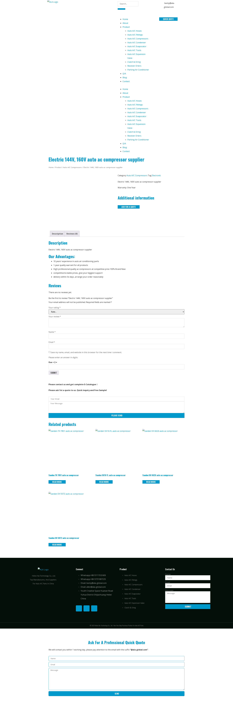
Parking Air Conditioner (138, 69)
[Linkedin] (86, 608)
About (125, 23)
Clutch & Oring (134, 62)
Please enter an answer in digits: (63, 357)
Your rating (55, 308)
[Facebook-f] (79, 608)
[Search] (121, 9)
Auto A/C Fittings (135, 34)
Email (52, 342)
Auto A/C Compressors (137, 38)
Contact (126, 81)
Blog (125, 77)
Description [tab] (57, 233)
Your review (55, 317)
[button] (134, 85)
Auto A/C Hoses (134, 31)
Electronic (156, 175)
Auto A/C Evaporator (136, 46)
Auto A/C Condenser (136, 42)
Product (126, 27)
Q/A (124, 73)
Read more (57, 481)
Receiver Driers (134, 65)
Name (52, 332)
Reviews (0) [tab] (72, 233)
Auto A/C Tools (134, 50)
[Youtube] (94, 608)
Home (125, 19)
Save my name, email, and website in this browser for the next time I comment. (86, 352)
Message (169, 590)
